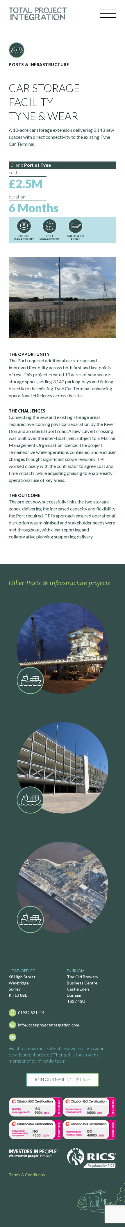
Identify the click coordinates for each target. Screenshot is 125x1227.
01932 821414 (31, 1012)
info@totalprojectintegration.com (48, 1024)
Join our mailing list (62, 1079)
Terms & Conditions (27, 1174)
